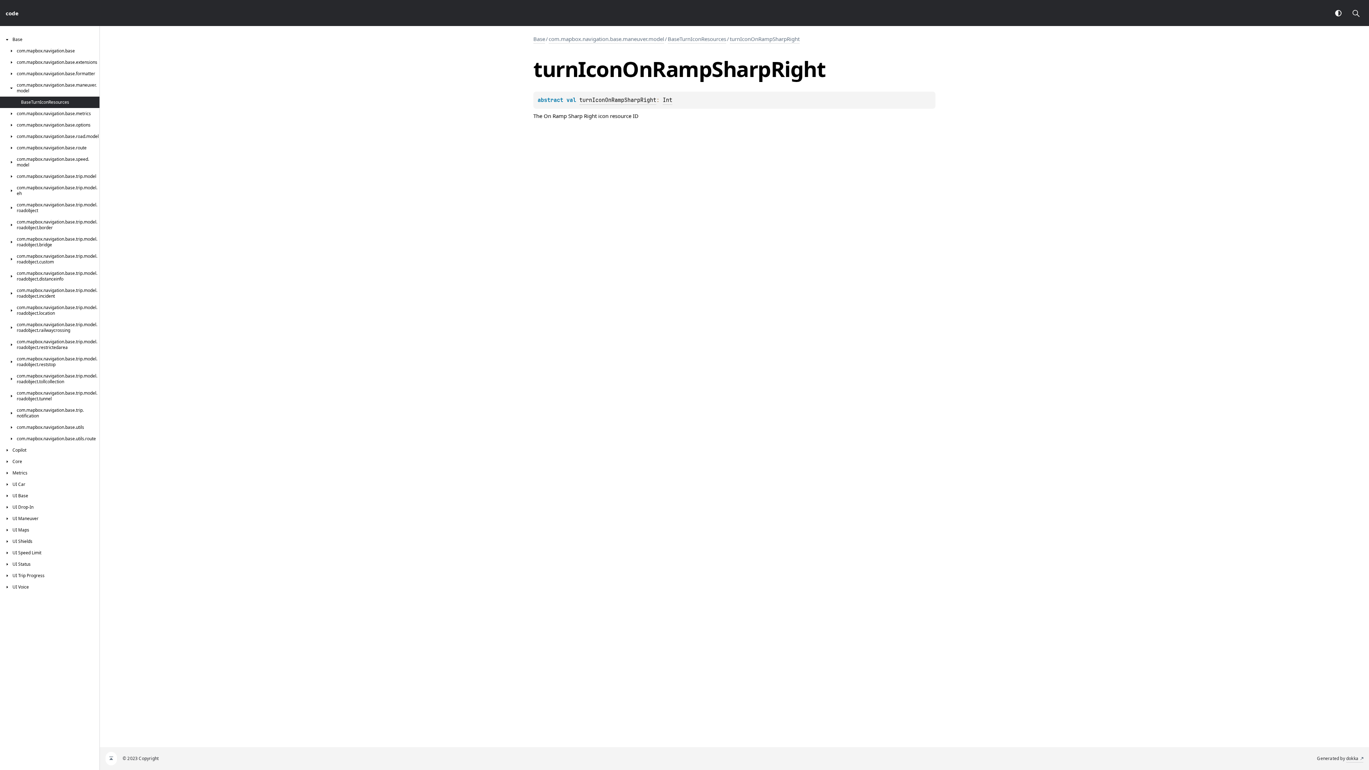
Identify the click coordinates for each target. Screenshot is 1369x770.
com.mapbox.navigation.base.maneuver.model (606, 38)
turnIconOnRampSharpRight (765, 38)
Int (667, 100)
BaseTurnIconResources (697, 38)
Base (539, 38)
